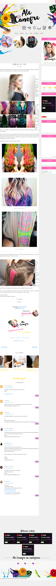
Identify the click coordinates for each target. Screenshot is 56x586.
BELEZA (16, 33)
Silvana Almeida (8, 428)
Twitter (19, 337)
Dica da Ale (22, 340)
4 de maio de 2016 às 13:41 (8, 414)
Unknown (6, 400)
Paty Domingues (8, 385)
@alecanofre (22, 308)
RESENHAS (36, 33)
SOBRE (5, 1)
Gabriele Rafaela (8, 466)
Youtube (24, 306)
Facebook (20, 306)
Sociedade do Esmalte (8, 393)
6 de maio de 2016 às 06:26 (8, 483)
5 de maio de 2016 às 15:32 (8, 468)
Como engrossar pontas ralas (4, 370)
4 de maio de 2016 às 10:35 (8, 387)
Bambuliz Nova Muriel (19, 369)
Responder (37, 395)
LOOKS (31, 33)
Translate (49, 172)
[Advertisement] (19, 55)
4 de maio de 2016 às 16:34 (8, 430)
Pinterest (27, 337)
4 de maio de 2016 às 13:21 (8, 402)
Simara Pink (7, 481)
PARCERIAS (15, 1)
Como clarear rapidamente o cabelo (32, 370)
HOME (1, 1)
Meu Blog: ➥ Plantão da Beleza (10, 489)
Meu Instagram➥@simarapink (10, 490)
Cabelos (18, 340)
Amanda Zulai (7, 443)
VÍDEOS (41, 33)
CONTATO (9, 1)
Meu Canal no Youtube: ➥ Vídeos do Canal (12, 492)
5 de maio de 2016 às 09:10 (8, 445)
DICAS (26, 33)
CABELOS (22, 33)
